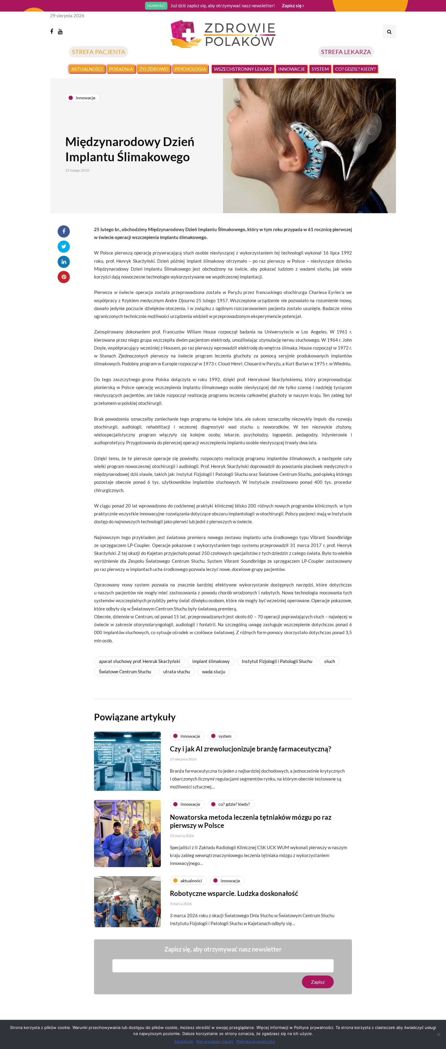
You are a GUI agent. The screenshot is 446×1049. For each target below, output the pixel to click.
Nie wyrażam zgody (214, 1041)
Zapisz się (292, 5)
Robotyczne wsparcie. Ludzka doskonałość (234, 893)
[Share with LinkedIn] (64, 262)
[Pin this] (64, 277)
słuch (329, 661)
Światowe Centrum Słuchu (125, 671)
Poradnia (121, 69)
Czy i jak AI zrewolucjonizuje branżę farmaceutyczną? (250, 749)
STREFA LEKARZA (346, 51)
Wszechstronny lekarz (243, 69)
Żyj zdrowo (153, 69)
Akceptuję (183, 1041)
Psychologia (190, 69)
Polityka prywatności (255, 1041)
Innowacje (291, 69)
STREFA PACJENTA (98, 51)
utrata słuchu (176, 671)
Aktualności (87, 69)
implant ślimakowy (211, 661)
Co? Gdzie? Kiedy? (355, 69)
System (320, 69)
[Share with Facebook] (64, 231)
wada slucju (213, 671)
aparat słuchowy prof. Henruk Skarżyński (139, 661)
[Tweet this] (64, 247)
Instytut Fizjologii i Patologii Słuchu (277, 661)
